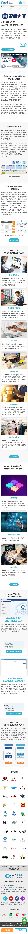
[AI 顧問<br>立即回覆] (24, 920)
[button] (14, 651)
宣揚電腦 (11, 887)
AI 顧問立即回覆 (24, 924)
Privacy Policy (9, 923)
